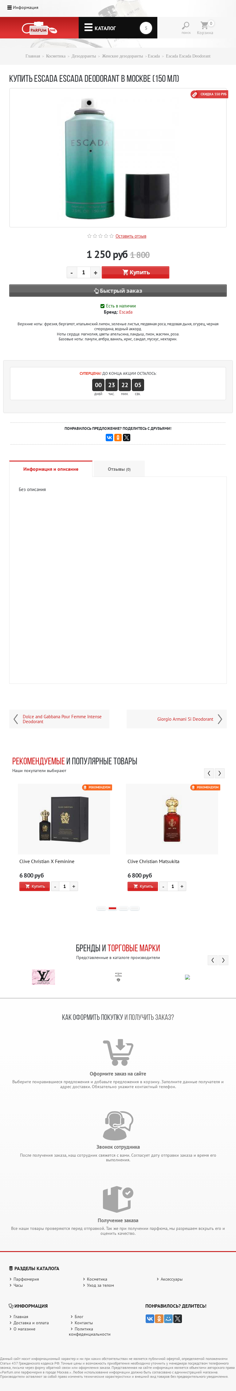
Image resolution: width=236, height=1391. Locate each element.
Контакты (84, 1323)
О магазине (24, 1329)
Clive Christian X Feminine (46, 861)
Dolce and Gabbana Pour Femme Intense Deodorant (62, 719)
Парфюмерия (26, 1279)
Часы (18, 1285)
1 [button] (101, 908)
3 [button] (123, 908)
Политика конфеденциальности (90, 1331)
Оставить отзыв (131, 236)
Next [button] (220, 773)
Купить (140, 272)
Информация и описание (50, 469)
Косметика (55, 56)
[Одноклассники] (118, 437)
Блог (79, 1316)
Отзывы (119, 469)
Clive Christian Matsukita (153, 861)
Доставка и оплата (31, 1323)
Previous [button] (209, 773)
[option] (64, 842)
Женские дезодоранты (122, 56)
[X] (126, 437)
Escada (154, 56)
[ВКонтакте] (109, 437)
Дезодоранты (84, 56)
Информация (25, 7)
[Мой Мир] (168, 1318)
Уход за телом (100, 1285)
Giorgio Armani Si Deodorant (185, 719)
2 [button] (112, 908)
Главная (33, 56)
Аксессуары (172, 1279)
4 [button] (134, 908)
